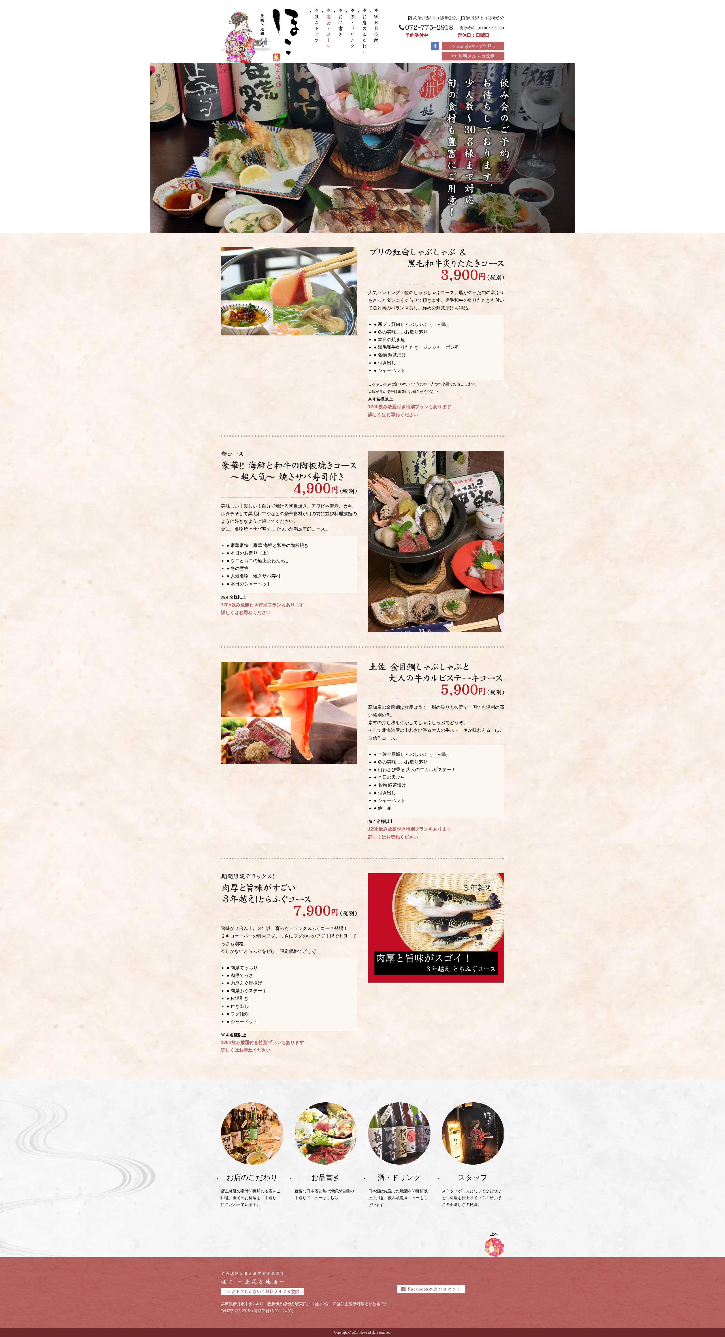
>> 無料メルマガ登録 (473, 56)
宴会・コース (328, 28)
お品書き (340, 22)
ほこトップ (316, 25)
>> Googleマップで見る (473, 46)
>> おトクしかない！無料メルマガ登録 (262, 1291)
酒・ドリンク (352, 28)
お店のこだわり (364, 31)
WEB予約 (376, 25)
